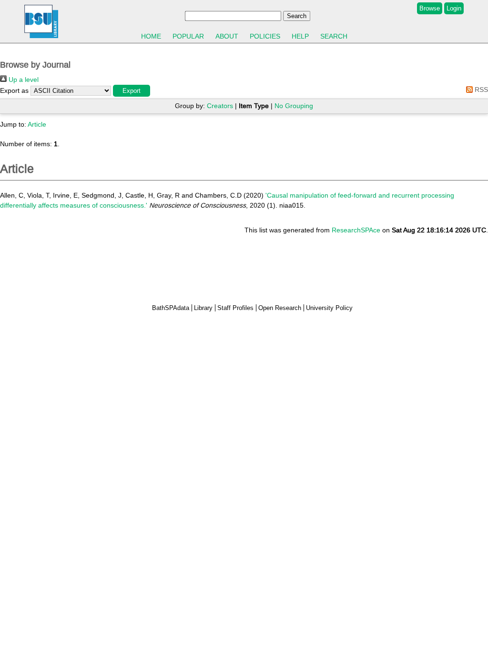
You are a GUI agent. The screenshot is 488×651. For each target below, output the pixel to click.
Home (151, 36)
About (226, 36)
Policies (265, 36)
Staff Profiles (235, 307)
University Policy (329, 307)
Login (454, 8)
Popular (188, 36)
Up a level (23, 79)
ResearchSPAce (356, 230)
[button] (131, 91)
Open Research (279, 307)
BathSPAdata (170, 307)
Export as (14, 90)
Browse (429, 8)
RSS (480, 89)
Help (300, 36)
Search (333, 36)
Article (37, 124)
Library (203, 307)
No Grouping (293, 106)
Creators (220, 106)
